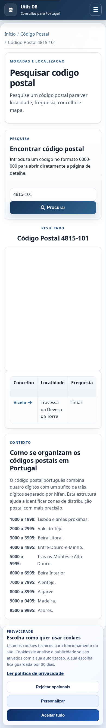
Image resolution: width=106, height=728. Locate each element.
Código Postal (34, 34)
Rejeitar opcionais (53, 687)
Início (10, 34)
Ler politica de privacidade (35, 673)
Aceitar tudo (53, 715)
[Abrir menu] (96, 10)
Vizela (20, 402)
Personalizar (53, 701)
